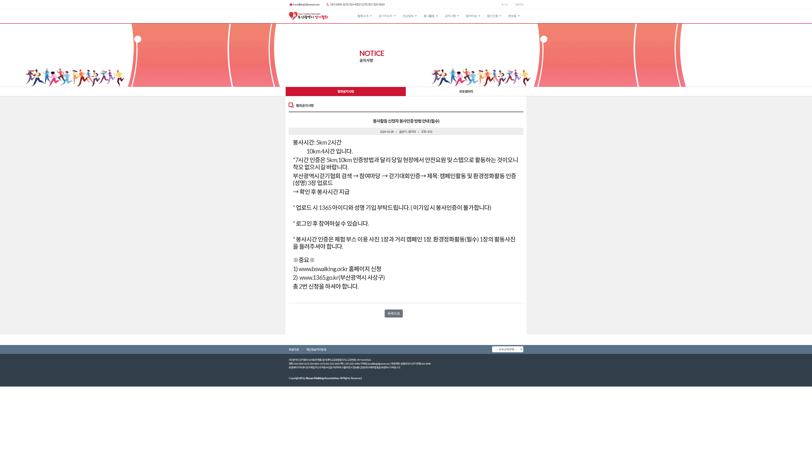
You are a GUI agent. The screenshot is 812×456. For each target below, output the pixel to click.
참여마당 (471, 16)
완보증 (512, 16)
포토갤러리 (466, 91)
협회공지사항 (345, 91)
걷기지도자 (385, 16)
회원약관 (294, 349)
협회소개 (362, 16)
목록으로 (393, 313)
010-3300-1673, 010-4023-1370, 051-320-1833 (357, 4)
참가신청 (492, 16)
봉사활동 (429, 16)
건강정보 (407, 16)
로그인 (504, 4)
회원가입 (519, 4)
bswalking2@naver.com (306, 4)
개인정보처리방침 (316, 349)
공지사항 (450, 16)
